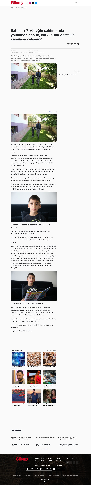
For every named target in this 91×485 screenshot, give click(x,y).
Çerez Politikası (38, 475)
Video (57, 463)
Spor (36, 460)
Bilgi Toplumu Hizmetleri (71, 475)
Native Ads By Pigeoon (51, 350)
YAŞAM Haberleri (22, 8)
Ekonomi (43, 458)
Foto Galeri (58, 460)
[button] (75, 72)
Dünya (42, 460)
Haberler (13, 8)
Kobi (49, 465)
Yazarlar (58, 458)
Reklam (27, 475)
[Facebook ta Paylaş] (75, 44)
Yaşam (36, 465)
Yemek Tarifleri (51, 463)
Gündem (37, 458)
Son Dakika (59, 465)
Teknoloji (43, 463)
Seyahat (50, 458)
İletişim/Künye (16, 475)
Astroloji (50, 460)
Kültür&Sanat (44, 465)
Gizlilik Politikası (53, 475)
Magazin (37, 463)
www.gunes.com (45, 479)
